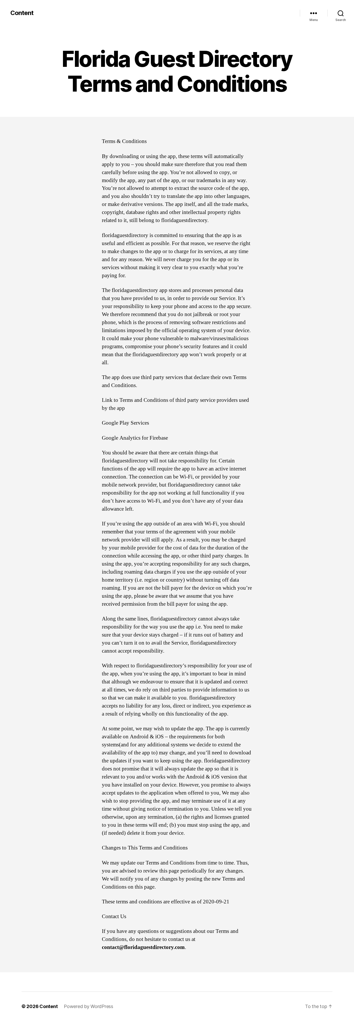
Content (21, 13)
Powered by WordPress (88, 1006)
